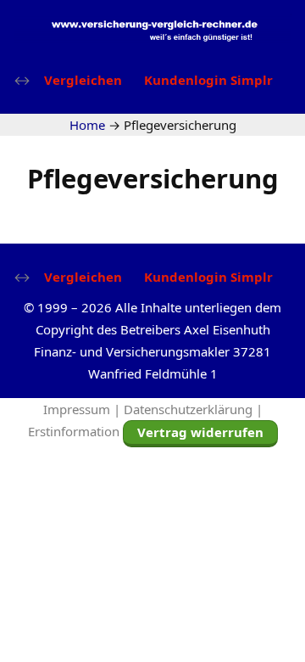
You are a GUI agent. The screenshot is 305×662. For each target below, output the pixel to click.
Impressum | (83, 409)
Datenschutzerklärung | (193, 409)
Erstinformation (73, 431)
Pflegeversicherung (153, 178)
